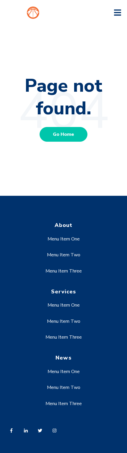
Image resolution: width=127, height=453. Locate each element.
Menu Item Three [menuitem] (63, 271)
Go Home (63, 134)
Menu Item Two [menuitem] (63, 255)
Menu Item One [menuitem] (64, 239)
